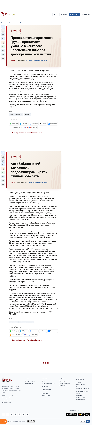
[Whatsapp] (3, 414)
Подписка (62, 381)
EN (81, 421)
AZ (85, 421)
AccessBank (13, 322)
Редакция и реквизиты (48, 383)
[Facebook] (7, 414)
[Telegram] (19, 414)
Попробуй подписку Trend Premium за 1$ (26, 133)
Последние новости (30, 381)
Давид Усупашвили (16, 114)
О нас (43, 381)
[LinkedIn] (23, 414)
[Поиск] (51, 14)
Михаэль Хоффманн (27, 322)
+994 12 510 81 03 (6, 400)
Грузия (27, 114)
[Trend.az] (8, 14)
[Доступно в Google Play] (84, 414)
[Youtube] (15, 414)
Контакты (45, 386)
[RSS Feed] (27, 414)
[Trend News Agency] (7, 380)
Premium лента (29, 383)
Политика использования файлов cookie (80, 397)
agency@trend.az (6, 402)
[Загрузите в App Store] (71, 414)
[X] (11, 414)
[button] (3, 27)
